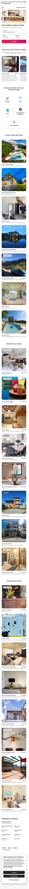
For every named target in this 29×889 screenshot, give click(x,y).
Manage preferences (14, 879)
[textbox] (8, 37)
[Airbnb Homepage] (3, 7)
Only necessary (14, 876)
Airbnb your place (20, 7)
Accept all (14, 872)
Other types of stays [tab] (6, 821)
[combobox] (14, 32)
